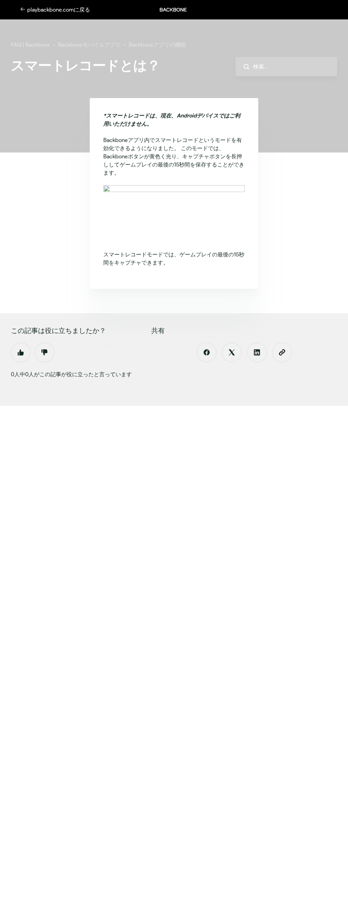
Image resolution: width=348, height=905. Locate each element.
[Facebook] (206, 352)
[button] (177, 10)
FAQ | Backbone (30, 45)
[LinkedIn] (256, 352)
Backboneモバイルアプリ (89, 45)
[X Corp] (231, 352)
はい (21, 352)
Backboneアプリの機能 (157, 45)
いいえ (44, 352)
